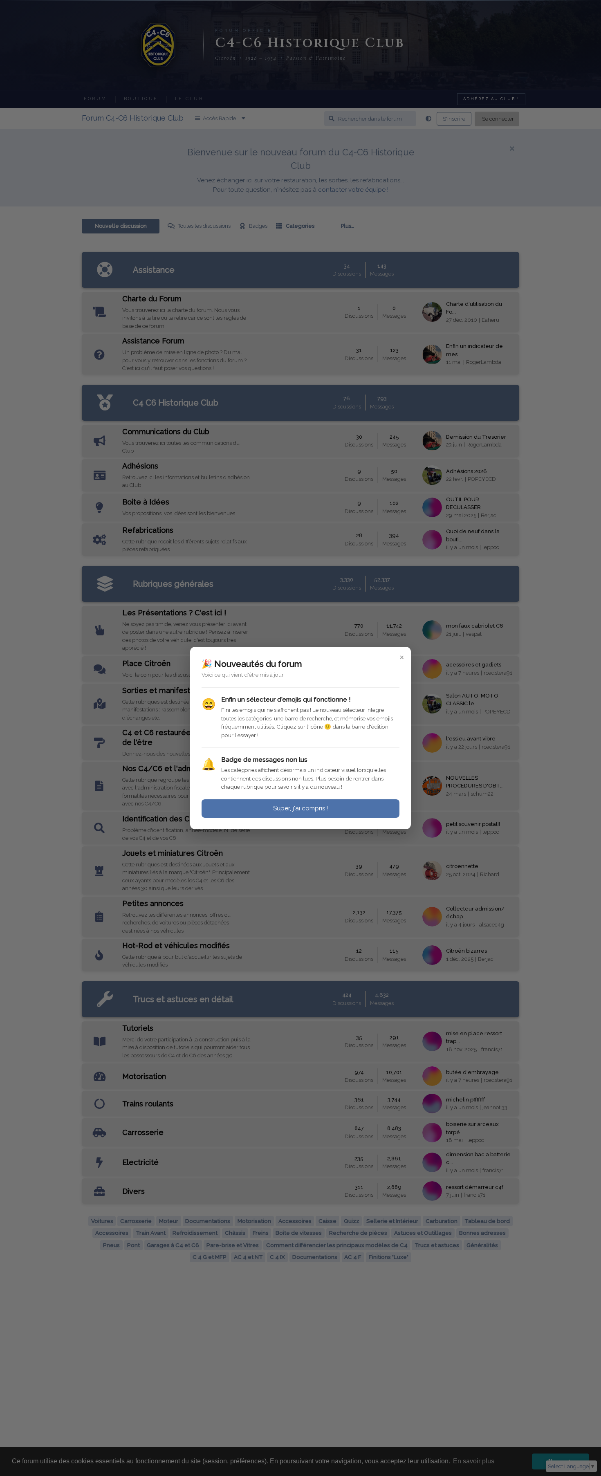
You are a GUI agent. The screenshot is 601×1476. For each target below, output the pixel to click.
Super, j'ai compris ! (300, 808)
